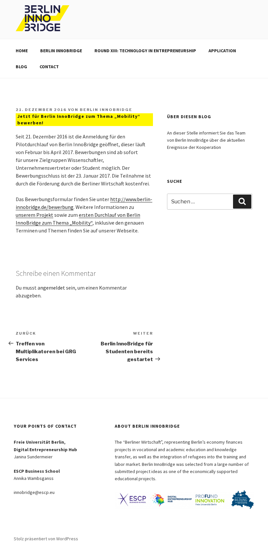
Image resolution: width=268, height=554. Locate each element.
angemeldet (51, 287)
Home (22, 51)
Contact (49, 67)
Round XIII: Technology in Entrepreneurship (145, 51)
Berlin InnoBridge (61, 51)
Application (222, 51)
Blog (21, 67)
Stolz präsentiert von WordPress (46, 539)
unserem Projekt (34, 215)
